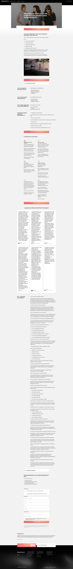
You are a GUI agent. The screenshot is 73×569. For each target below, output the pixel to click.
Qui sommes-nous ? (39, 553)
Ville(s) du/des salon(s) (27, 516)
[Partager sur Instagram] (18, 555)
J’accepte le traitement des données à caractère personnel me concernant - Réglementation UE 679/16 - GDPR (35, 519)
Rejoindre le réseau (20, 539)
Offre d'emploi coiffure (50, 554)
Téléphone (25, 509)
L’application (18, 1)
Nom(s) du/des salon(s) (27, 513)
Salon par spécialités (30, 554)
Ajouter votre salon (69, 1)
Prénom (25, 501)
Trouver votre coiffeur (13, 1)
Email (25, 506)
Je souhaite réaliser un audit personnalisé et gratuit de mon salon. (36, 493)
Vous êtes (25, 497)
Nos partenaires (39, 556)
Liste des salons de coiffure (30, 553)
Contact (38, 554)
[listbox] (36, 498)
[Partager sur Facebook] (17, 555)
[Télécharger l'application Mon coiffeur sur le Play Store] (34, 545)
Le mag (22, 1)
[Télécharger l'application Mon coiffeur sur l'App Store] (32, 545)
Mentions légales (46, 567)
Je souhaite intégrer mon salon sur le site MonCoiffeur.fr (35, 490)
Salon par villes (29, 556)
